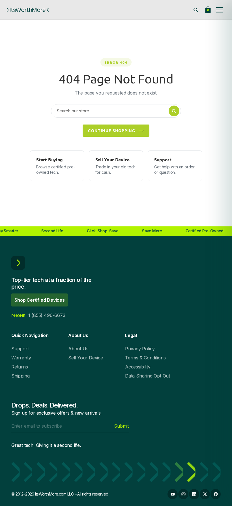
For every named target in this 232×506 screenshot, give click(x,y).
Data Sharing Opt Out (147, 376)
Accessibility (137, 367)
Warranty (21, 358)
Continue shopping (111, 130)
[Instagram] (183, 494)
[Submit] (174, 111)
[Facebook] (215, 494)
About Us (78, 348)
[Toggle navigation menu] (219, 10)
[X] (205, 494)
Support (20, 348)
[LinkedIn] (194, 494)
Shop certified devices (39, 300)
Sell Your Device (85, 358)
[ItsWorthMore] (28, 10)
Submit (121, 426)
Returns (19, 367)
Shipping (20, 376)
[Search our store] (196, 10)
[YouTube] (172, 494)
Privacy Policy (140, 348)
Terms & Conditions (145, 358)
